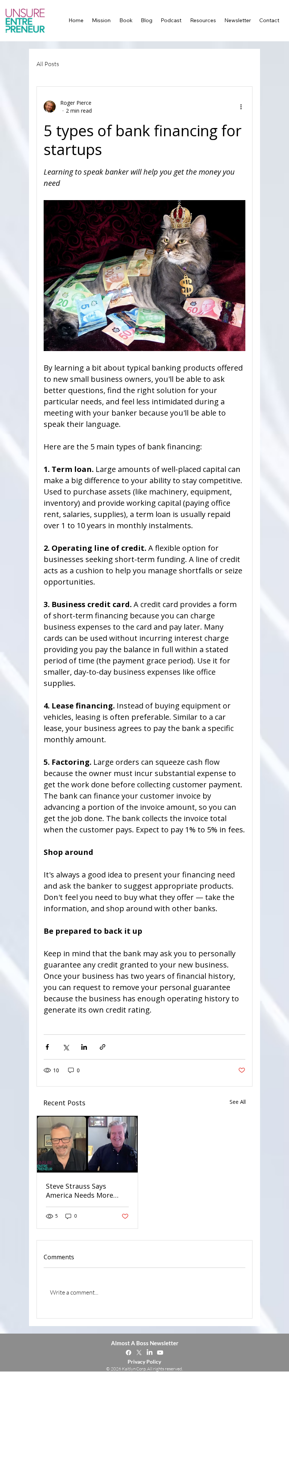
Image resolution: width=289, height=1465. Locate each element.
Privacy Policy (144, 1361)
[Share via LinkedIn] (84, 1047)
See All (238, 1101)
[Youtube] (160, 1352)
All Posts (48, 64)
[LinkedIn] (149, 1352)
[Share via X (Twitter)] (65, 1047)
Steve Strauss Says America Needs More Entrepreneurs (79, 1191)
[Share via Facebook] (47, 1047)
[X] (139, 1352)
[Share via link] (102, 1047)
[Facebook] (128, 1352)
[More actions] (240, 106)
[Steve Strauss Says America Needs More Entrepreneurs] (87, 1144)
